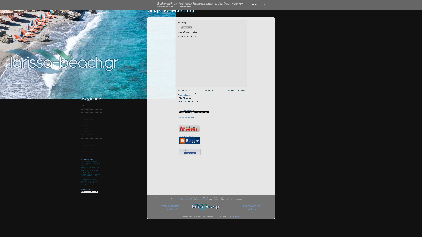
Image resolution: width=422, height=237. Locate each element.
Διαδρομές (84, 125)
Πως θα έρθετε (86, 154)
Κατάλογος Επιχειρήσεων (88, 145)
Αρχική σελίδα (210, 90)
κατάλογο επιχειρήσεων (186, 199)
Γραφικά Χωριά (86, 114)
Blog (185, 98)
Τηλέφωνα (84, 148)
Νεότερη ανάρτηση (184, 90)
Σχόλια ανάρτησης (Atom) (191, 94)
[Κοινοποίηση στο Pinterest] (191, 27)
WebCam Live (85, 140)
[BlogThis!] (185, 27)
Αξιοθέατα (84, 117)
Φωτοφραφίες (85, 131)
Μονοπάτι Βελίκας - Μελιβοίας (89, 179)
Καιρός (84, 137)
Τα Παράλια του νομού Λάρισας (89, 184)
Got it (263, 5)
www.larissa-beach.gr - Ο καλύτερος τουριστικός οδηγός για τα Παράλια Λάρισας (90, 176)
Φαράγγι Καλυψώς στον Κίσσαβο (89, 161)
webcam (266, 198)
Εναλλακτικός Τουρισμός (88, 122)
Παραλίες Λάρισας (87, 111)
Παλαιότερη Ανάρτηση (236, 90)
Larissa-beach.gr (188, 101)
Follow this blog (190, 153)
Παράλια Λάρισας (86, 108)
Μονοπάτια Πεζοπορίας (88, 119)
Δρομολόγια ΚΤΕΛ (87, 151)
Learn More (254, 5)
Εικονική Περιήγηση (87, 134)
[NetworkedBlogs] (190, 150)
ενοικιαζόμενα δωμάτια (202, 199)
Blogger (238, 216)
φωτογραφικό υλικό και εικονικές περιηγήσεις (247, 198)
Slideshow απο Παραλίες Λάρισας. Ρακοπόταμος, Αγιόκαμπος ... (90, 182)
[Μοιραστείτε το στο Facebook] (189, 27)
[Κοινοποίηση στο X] (187, 27)
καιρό (261, 198)
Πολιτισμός (85, 128)
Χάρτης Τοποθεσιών (87, 143)
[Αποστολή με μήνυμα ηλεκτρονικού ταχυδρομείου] (182, 27)
